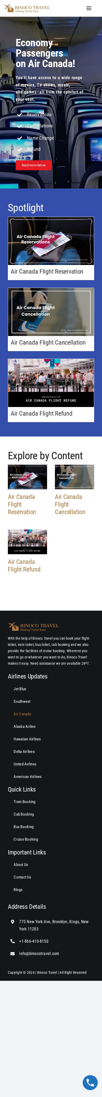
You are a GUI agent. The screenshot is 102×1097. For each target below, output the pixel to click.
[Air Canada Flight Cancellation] (51, 312)
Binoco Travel (47, 972)
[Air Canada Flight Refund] (51, 383)
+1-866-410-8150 (33, 941)
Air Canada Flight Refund (41, 413)
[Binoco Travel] (27, 5)
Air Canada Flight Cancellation (48, 342)
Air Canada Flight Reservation (47, 271)
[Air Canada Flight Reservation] (51, 241)
